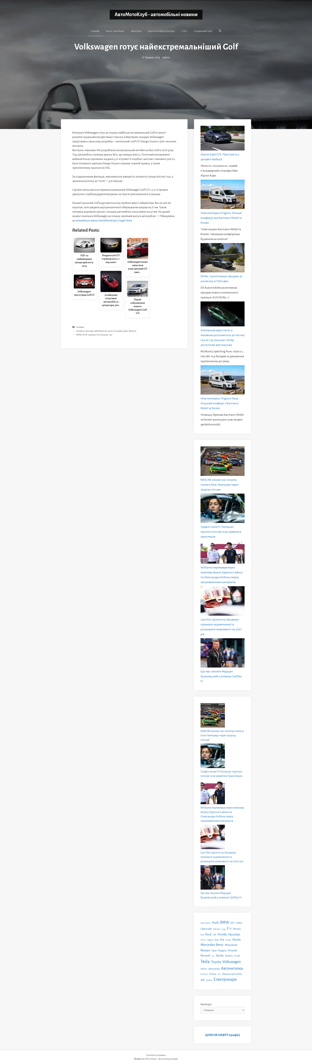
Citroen (216, 929)
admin (166, 57)
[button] (220, 31)
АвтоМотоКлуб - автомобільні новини (156, 14)
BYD (232, 923)
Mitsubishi (231, 945)
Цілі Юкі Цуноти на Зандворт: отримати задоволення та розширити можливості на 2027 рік (222, 857)
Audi (215, 922)
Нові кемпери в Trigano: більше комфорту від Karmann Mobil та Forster (221, 217)
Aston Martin (206, 923)
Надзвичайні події (203, 31)
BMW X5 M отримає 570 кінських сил (94, 335)
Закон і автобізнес (115, 31)
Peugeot (222, 950)
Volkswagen (231, 962)
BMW (224, 922)
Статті (184, 31)
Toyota (216, 962)
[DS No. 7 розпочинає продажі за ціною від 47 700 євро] (223, 258)
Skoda (220, 955)
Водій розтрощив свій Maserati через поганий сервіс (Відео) (106, 331)
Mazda (236, 939)
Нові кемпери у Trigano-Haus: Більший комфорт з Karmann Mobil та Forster (220, 403)
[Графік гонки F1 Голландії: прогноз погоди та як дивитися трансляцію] (223, 509)
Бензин (212, 974)
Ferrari (237, 928)
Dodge (223, 929)
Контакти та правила (156, 1055)
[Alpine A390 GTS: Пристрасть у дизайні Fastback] (223, 139)
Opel (214, 950)
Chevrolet (206, 928)
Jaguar (210, 940)
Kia (222, 939)
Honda (222, 934)
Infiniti (203, 940)
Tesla (205, 961)
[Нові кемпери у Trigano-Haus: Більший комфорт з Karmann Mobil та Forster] (223, 380)
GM (214, 935)
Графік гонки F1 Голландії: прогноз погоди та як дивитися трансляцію (221, 531)
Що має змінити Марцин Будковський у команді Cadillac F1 (221, 676)
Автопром (214, 968)
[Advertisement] (156, 84)
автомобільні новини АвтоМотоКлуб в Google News (103, 220)
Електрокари (225, 979)
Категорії (206, 1004)
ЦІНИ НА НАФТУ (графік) (222, 1035)
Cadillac (239, 923)
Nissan (205, 950)
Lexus (228, 940)
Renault (205, 955)
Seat (213, 956)
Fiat (202, 935)
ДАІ (203, 979)
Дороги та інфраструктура (161, 31)
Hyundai (234, 934)
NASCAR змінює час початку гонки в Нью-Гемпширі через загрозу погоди (220, 484)
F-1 (229, 929)
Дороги (209, 980)
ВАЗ (219, 974)
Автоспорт (136, 31)
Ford (208, 934)
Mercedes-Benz (212, 945)
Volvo (204, 968)
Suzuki (237, 956)
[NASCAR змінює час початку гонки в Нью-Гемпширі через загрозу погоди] (223, 461)
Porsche (232, 950)
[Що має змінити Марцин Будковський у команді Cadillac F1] (223, 653)
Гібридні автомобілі (232, 974)
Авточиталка (232, 968)
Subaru (229, 955)
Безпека (204, 974)
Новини (95, 31)
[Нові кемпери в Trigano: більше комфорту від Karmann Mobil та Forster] (223, 195)
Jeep (216, 940)
